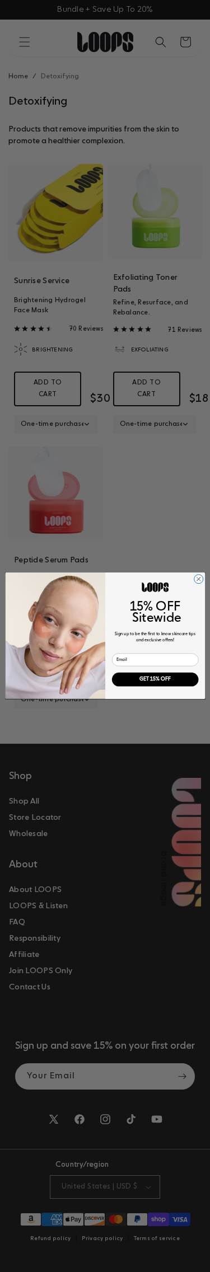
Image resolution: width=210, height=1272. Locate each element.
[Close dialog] (198, 579)
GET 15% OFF (155, 679)
